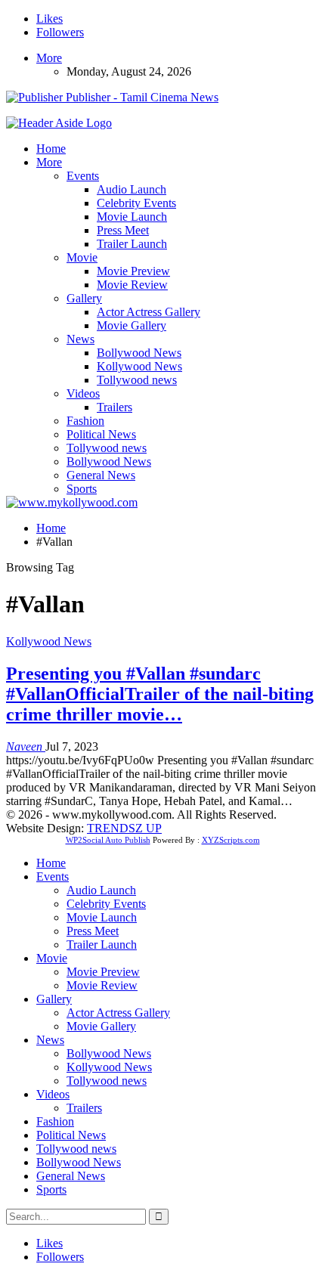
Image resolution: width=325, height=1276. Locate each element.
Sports (82, 488)
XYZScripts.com (231, 839)
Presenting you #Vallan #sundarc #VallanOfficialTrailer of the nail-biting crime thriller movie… (160, 694)
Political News (101, 434)
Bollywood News (139, 352)
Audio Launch (131, 189)
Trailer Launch (132, 243)
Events (83, 175)
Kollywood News (139, 366)
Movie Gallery (131, 325)
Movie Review (132, 284)
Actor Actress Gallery (148, 311)
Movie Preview (133, 271)
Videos (83, 393)
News (80, 339)
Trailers (114, 407)
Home (51, 148)
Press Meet (123, 230)
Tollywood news (137, 379)
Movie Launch (132, 216)
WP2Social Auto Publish (108, 839)
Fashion (85, 420)
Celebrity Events (136, 203)
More (49, 57)
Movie (82, 257)
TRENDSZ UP (124, 828)
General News (101, 475)
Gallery (84, 298)
